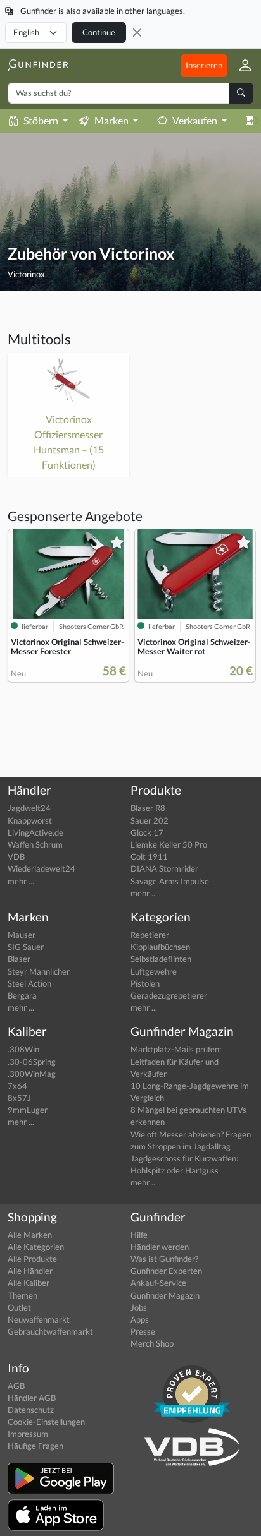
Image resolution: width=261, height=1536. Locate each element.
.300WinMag (32, 1074)
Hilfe (139, 1235)
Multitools (39, 338)
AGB (16, 1386)
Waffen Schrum (35, 844)
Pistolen (145, 983)
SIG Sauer (26, 947)
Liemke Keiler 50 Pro (168, 844)
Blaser (19, 959)
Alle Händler (30, 1271)
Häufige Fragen (35, 1446)
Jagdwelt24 (29, 808)
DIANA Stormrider (164, 868)
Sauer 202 (149, 820)
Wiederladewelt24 (41, 868)
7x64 (17, 1086)
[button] (240, 65)
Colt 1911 (149, 856)
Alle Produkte (32, 1259)
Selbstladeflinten (160, 959)
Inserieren (204, 65)
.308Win (23, 1049)
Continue (98, 32)
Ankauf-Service (158, 1283)
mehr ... (21, 881)
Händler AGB (32, 1398)
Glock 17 (146, 832)
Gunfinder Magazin (165, 1295)
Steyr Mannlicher (39, 971)
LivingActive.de (35, 832)
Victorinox (26, 274)
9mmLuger (28, 1110)
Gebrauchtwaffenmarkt (50, 1331)
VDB (16, 856)
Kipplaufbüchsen (160, 947)
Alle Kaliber (28, 1283)
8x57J (19, 1098)
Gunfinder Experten (166, 1271)
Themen (22, 1295)
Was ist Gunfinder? (164, 1259)
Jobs (138, 1307)
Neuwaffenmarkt (39, 1319)
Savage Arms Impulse (169, 881)
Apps (139, 1319)
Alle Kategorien (36, 1247)
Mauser (21, 935)
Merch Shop (152, 1343)
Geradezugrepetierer (168, 995)
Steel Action (29, 983)
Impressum (28, 1434)
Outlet (19, 1307)
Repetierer (149, 935)
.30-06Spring (32, 1062)
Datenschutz (31, 1410)
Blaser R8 (147, 808)
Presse (142, 1331)
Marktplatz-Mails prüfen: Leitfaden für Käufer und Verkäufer (175, 1061)
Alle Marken (30, 1235)
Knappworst (30, 820)
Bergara (22, 995)
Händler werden (159, 1247)
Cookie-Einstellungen (46, 1422)
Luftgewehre (153, 971)
